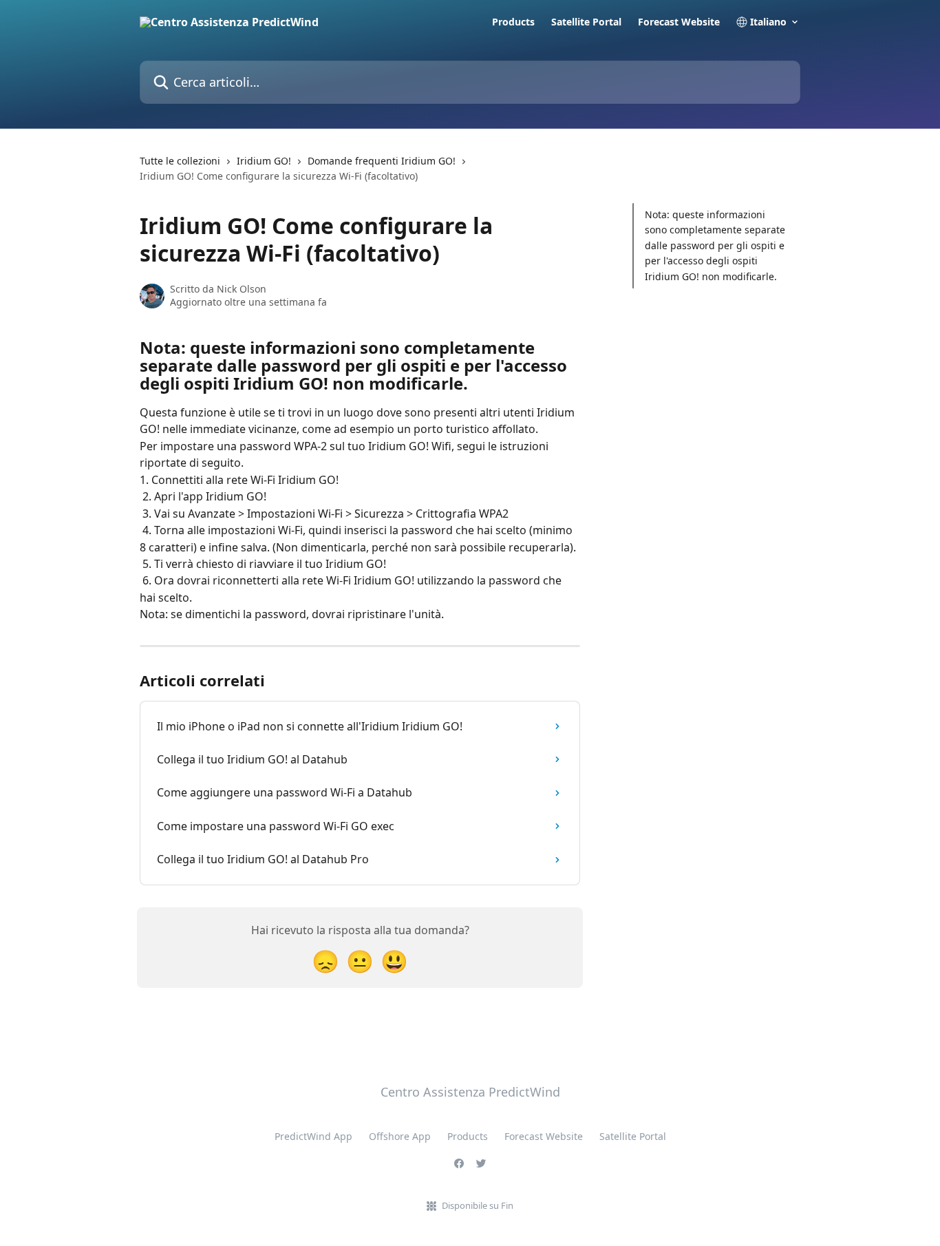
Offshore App (400, 1136)
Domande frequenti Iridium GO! (382, 160)
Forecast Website (679, 22)
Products (513, 22)
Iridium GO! (264, 160)
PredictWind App (313, 1136)
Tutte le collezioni (180, 160)
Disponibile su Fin (477, 1205)
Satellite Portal (586, 22)
